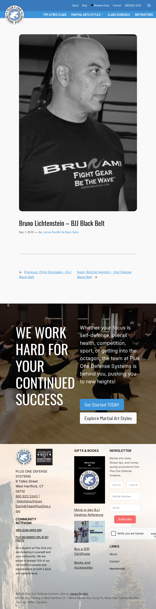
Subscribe (125, 519)
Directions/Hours (29, 501)
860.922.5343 (27, 496)
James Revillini (52, 232)
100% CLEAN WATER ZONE (29, 530)
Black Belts (72, 232)
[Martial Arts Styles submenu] (102, 14)
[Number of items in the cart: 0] (149, 6)
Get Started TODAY (101, 404)
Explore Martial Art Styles (108, 418)
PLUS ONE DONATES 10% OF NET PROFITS (32, 538)
